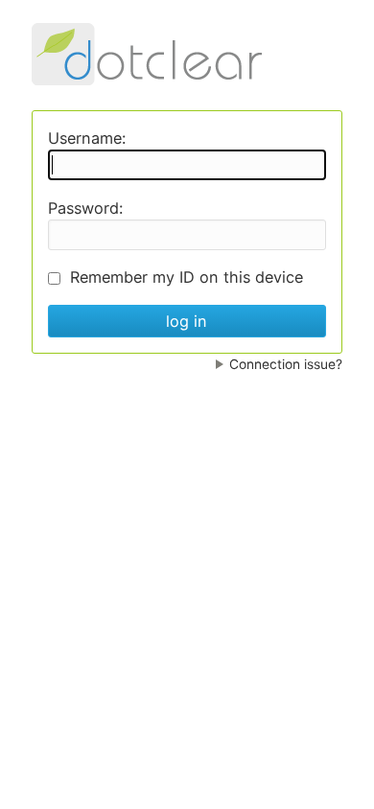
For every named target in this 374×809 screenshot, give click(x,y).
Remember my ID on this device (186, 277)
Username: (87, 138)
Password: (85, 208)
